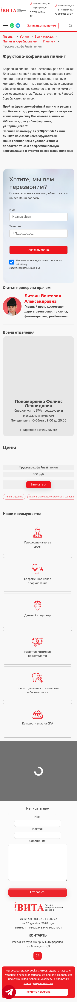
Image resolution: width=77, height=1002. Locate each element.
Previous (2, 497)
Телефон (15, 226)
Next (75, 497)
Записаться (38, 484)
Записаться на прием (41, 25)
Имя (12, 210)
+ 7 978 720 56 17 (37, 14)
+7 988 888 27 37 (64, 14)
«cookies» (46, 979)
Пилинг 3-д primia (14, 497)
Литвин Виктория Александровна (42, 299)
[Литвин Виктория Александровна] (12, 306)
